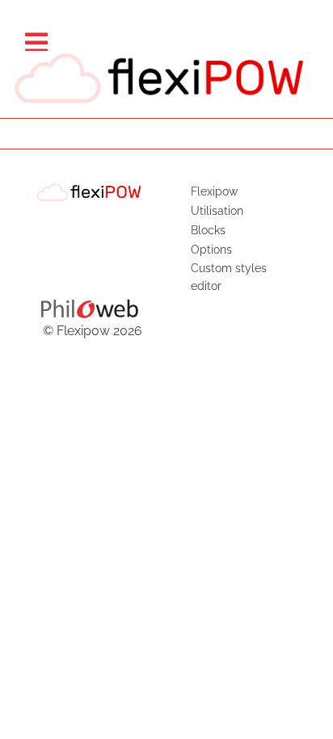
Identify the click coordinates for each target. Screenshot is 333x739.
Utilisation (217, 210)
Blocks (208, 230)
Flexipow (214, 191)
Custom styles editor (229, 276)
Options (211, 249)
